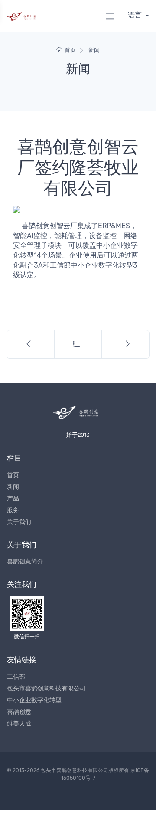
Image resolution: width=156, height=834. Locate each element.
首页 (70, 50)
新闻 (94, 50)
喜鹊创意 (19, 712)
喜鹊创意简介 (25, 561)
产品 (13, 498)
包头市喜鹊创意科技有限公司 (46, 688)
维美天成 (19, 723)
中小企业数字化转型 (34, 700)
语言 (135, 15)
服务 (13, 510)
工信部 (16, 676)
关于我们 (19, 522)
